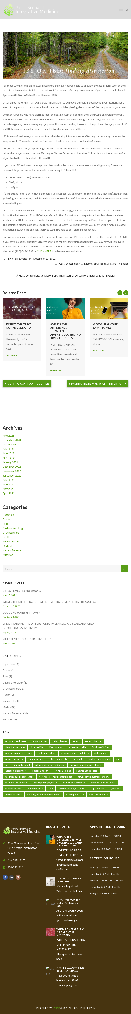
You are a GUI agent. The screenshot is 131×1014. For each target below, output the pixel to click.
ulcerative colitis (13, 794)
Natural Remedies (118, 263)
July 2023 (8, 448)
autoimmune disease (15, 741)
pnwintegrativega (16, 258)
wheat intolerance (98, 794)
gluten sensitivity (58, 759)
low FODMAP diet (62, 770)
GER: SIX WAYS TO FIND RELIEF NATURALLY (70, 969)
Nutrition (8, 554)
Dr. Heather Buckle (77, 747)
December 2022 (12, 466)
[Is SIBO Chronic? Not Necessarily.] (22, 308)
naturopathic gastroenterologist (55, 776)
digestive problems (15, 747)
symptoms (115, 788)
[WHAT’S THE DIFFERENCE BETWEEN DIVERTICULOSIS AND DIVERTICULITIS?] (65, 308)
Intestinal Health (40, 770)
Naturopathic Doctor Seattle (19, 776)
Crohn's (75, 741)
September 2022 (12, 475)
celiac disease (60, 741)
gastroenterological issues (18, 753)
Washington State (75, 794)
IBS (60, 275)
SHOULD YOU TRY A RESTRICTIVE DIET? (27, 638)
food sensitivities (101, 747)
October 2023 (11, 444)
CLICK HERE (44, 251)
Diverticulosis (55, 747)
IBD (118, 759)
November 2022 (12, 471)
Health (6, 537)
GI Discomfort (89, 263)
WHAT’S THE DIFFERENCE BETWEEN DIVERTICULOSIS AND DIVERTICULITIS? (49, 601)
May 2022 (8, 488)
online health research (74, 782)
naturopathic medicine (16, 782)
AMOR (56, 1007)
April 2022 (9, 493)
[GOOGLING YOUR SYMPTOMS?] (109, 308)
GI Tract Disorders (14, 759)
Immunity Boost (22, 765)
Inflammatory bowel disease (49, 765)
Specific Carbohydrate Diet (72, 788)
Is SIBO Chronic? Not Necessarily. (19, 325)
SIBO (50, 788)
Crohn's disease (93, 741)
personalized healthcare (103, 782)
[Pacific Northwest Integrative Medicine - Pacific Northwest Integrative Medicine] (31, 9)
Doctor (7, 519)
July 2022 (8, 479)
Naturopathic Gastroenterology (94, 776)
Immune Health (11, 541)
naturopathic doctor (86, 770)
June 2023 (8, 453)
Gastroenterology (69, 263)
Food (5, 523)
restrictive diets (35, 788)
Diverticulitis (37, 747)
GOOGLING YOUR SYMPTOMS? (105, 325)
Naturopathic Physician (102, 275)
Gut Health (78, 759)
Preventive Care (13, 788)
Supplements (97, 788)
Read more (11, 355)
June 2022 (8, 484)
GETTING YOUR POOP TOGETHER (28, 383)
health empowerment (100, 759)
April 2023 (9, 457)
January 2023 (10, 462)
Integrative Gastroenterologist (85, 765)
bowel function (39, 741)
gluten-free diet (36, 759)
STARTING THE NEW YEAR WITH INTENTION (96, 383)
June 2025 (8, 435)
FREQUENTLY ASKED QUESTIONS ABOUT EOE (68, 903)
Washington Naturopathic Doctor (44, 794)
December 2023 (12, 440)
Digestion (8, 514)
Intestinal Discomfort (75, 275)
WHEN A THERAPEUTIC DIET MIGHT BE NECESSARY (70, 932)
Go (124, 569)
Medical (102, 263)
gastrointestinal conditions (74, 753)
